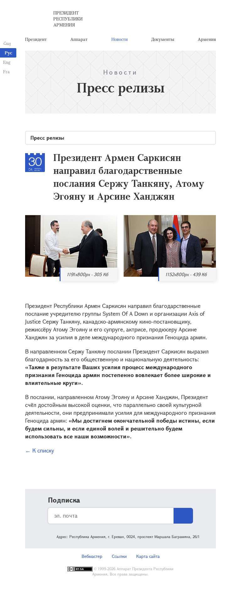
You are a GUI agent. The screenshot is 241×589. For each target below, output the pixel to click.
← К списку (39, 450)
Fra (6, 72)
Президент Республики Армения (68, 19)
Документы (162, 39)
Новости (119, 39)
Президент (36, 39)
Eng (6, 62)
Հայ (7, 43)
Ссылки (119, 556)
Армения (207, 39)
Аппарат (79, 39)
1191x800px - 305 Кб (87, 274)
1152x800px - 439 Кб (185, 274)
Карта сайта (148, 556)
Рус (8, 53)
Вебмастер (92, 556)
